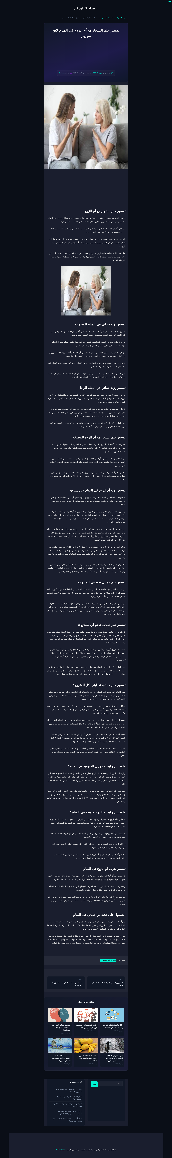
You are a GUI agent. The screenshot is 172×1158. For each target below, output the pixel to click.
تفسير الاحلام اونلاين (122, 17)
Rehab (61, 73)
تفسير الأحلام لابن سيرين (105, 17)
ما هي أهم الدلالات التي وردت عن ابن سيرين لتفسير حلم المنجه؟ (87, 1058)
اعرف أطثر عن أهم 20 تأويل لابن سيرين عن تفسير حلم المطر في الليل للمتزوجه (113, 1058)
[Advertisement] (86, 55)
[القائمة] (170, 2)
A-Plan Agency (61, 1150)
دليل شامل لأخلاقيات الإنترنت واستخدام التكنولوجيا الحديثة (69, 1090)
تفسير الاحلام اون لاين (86, 8)
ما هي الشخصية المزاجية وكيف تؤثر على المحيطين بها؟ (68, 1098)
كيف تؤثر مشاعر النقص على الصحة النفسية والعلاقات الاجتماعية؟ (61, 1027)
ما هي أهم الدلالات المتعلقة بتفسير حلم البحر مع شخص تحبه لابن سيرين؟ (61, 1058)
